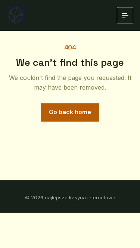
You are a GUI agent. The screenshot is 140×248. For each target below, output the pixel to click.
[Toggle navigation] (125, 15)
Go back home (70, 112)
